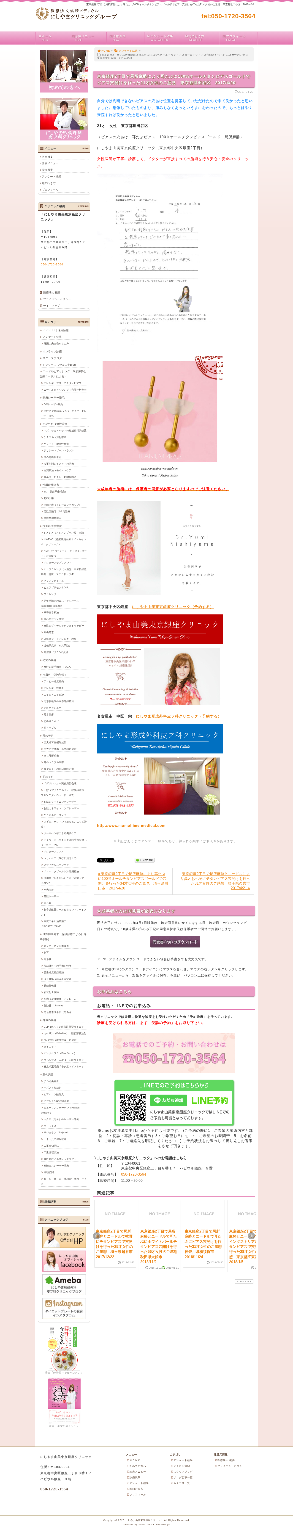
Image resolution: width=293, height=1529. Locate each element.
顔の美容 (48, 1074)
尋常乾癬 (49, 714)
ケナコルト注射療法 (55, 437)
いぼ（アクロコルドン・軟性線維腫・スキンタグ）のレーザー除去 (64, 792)
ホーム (47, 37)
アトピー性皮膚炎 (54, 681)
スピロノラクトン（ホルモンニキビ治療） (64, 824)
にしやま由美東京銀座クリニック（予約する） (173, 607)
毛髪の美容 (49, 660)
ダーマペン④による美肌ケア (60, 833)
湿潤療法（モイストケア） (59, 470)
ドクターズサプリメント (57, 562)
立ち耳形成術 (51, 755)
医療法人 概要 (51, 292)
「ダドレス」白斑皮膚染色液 (60, 783)
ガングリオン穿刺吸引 (56, 945)
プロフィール (235, 37)
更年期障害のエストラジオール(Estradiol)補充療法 (60, 603)
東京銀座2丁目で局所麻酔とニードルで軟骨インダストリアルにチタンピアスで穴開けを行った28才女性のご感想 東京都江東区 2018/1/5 (247, 1246)
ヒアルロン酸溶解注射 (56, 1101)
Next (251, 1236)
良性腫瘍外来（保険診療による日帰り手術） (63, 937)
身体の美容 (49, 1020)
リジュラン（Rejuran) (56, 1132)
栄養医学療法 (51, 612)
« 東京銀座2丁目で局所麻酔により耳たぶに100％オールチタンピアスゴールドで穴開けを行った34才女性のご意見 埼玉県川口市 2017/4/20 (133, 881)
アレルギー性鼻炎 (54, 688)
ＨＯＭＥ (47, 156)
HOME (105, 50)
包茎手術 (49, 498)
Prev (96, 1236)
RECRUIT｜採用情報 (56, 330)
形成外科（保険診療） (56, 424)
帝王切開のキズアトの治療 (59, 463)
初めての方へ (138, 1466)
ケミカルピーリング (55, 815)
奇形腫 (47, 959)
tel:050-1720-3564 (228, 16)
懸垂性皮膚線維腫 (54, 972)
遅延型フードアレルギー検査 (60, 639)
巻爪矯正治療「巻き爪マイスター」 (64, 1066)
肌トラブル (50, 727)
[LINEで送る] (145, 860)
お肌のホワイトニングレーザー (61, 808)
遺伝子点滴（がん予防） (57, 645)
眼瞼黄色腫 (50, 985)
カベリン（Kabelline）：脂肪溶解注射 (65, 1033)
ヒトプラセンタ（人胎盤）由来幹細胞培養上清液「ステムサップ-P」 (64, 572)
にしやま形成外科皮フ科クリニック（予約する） (179, 716)
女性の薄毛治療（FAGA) (57, 666)
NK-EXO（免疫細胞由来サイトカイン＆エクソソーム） (63, 542)
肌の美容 (48, 776)
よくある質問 (182, 1466)
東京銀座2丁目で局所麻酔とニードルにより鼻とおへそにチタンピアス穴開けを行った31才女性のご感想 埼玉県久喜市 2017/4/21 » (217, 881)
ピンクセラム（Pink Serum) (59, 1053)
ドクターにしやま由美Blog (59, 364)
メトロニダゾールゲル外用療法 (61, 871)
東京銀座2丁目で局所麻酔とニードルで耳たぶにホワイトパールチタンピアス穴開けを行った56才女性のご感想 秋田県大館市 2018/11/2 (160, 1246)
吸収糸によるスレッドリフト (60, 1159)
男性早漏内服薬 (52, 518)
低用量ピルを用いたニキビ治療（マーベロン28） (64, 880)
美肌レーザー (51, 896)
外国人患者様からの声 (56, 343)
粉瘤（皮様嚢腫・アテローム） (61, 998)
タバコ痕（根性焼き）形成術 (60, 1040)
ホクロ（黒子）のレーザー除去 (61, 1119)
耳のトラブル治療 (54, 762)
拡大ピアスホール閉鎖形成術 (60, 749)
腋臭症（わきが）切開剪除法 (60, 477)
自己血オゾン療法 (54, 619)
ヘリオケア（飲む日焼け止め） (61, 858)
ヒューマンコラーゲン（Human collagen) (60, 1110)
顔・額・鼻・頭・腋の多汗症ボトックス (64, 1181)
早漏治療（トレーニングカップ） (62, 504)
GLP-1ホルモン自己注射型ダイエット (65, 1026)
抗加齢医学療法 (52, 526)
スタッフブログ (52, 358)
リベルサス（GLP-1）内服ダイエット (65, 1059)
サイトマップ (51, 305)
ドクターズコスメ (54, 851)
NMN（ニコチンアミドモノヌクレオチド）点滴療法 (64, 553)
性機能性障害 (51, 485)
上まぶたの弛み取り (55, 1139)
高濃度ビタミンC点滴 (56, 652)
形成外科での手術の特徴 (57, 965)
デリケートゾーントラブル (59, 450)
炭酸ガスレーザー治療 (56, 1165)
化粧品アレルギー (54, 707)
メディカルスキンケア (56, 864)
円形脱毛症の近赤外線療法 (59, 701)
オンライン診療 (52, 351)
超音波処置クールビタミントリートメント (64, 912)
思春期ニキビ (51, 721)
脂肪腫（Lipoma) (53, 1005)
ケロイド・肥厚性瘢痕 (56, 443)
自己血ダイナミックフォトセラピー (64, 625)
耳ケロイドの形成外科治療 (59, 768)
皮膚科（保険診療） (55, 674)
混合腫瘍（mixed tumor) (57, 979)
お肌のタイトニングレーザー (60, 801)
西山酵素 (49, 632)
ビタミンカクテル (54, 580)
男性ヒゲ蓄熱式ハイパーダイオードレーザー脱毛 (64, 413)
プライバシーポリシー (57, 299)
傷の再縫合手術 (52, 457)
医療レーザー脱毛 (54, 397)
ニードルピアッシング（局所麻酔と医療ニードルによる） (63, 374)
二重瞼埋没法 (51, 1152)
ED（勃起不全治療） (55, 491)
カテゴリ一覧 (182, 1483)
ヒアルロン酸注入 (54, 1094)
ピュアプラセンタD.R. (56, 587)
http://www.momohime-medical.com (131, 826)
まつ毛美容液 (51, 1081)
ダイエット (50, 1046)
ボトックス (50, 1125)
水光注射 (49, 889)
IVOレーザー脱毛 (53, 404)
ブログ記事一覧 (183, 1477)
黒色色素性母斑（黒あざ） (59, 1012)
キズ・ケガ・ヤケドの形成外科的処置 (65, 430)
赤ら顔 (47, 903)
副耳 (46, 952)
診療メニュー (84, 37)
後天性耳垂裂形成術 (55, 742)
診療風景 (119, 37)
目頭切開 (49, 1172)
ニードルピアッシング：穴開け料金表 (65, 389)
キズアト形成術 (52, 1087)
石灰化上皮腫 (51, 992)
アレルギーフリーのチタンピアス (62, 383)
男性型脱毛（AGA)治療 (57, 511)
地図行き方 (196, 37)
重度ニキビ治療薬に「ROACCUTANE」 (53, 924)
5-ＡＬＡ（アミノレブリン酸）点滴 (64, 532)
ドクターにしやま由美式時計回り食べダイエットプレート (64, 842)
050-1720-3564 (133, 1174)
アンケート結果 (162, 37)
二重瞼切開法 (51, 1145)
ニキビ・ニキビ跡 (54, 694)
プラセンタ (50, 594)
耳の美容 (48, 735)
